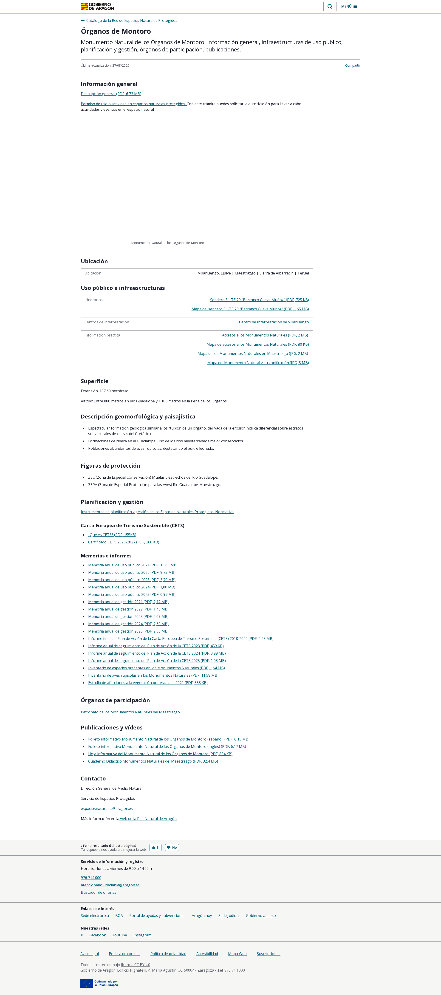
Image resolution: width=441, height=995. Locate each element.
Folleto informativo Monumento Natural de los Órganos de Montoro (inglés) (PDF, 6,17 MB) (167, 746)
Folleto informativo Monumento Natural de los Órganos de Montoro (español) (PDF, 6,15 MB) (168, 739)
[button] (329, 6)
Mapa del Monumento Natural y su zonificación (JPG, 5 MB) (258, 362)
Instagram (142, 935)
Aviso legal (89, 953)
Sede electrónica (95, 915)
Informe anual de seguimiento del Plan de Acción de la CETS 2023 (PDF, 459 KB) (156, 645)
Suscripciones (268, 953)
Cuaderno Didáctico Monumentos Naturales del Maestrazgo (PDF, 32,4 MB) (153, 761)
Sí (158, 847)
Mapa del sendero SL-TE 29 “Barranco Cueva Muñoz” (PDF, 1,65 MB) (250, 308)
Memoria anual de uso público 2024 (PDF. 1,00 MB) (131, 587)
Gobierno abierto (261, 915)
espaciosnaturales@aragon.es (107, 808)
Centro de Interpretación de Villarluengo (274, 322)
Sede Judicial (229, 915)
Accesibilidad (207, 953)
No (174, 847)
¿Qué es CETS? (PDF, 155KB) (112, 534)
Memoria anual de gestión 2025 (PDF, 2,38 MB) (128, 631)
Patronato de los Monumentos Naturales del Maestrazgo (130, 712)
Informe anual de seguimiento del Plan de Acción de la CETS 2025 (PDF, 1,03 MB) (157, 660)
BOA (119, 915)
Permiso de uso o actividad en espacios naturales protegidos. (134, 103)
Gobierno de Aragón (98, 970)
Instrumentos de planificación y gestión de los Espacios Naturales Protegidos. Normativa (157, 511)
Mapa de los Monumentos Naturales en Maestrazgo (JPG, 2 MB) (253, 353)
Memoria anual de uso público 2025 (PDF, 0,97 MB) (131, 594)
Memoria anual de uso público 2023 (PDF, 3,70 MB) (131, 579)
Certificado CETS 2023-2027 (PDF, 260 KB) (123, 542)
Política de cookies (124, 953)
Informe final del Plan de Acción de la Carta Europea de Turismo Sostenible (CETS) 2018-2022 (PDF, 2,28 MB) (181, 638)
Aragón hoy (202, 915)
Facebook (97, 935)
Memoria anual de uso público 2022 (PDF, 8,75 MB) (131, 572)
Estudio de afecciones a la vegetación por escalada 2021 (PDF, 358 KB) (148, 682)
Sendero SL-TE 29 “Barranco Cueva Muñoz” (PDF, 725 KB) (259, 299)
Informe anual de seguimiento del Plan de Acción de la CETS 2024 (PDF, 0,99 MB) (157, 653)
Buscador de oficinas (98, 892)
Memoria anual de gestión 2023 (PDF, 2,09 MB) (128, 616)
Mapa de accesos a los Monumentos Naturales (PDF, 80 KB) (257, 344)
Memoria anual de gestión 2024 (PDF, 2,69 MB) (128, 623)
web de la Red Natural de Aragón (148, 818)
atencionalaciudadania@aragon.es (110, 885)
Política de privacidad (168, 953)
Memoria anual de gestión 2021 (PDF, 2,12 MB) (128, 601)
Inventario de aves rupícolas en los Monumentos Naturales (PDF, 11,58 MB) (153, 675)
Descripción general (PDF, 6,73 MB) (111, 93)
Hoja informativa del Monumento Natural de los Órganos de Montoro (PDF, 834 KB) (160, 753)
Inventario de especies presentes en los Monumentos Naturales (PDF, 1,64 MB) (156, 667)
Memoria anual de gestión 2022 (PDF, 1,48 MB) (128, 609)
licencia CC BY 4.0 (135, 964)
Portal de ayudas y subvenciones (157, 915)
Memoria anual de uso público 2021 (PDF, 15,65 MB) (133, 565)
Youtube (119, 935)
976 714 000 (91, 877)
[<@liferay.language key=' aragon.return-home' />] (97, 6)
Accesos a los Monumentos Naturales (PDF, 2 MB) (265, 335)
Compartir (352, 65)
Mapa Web (237, 953)
